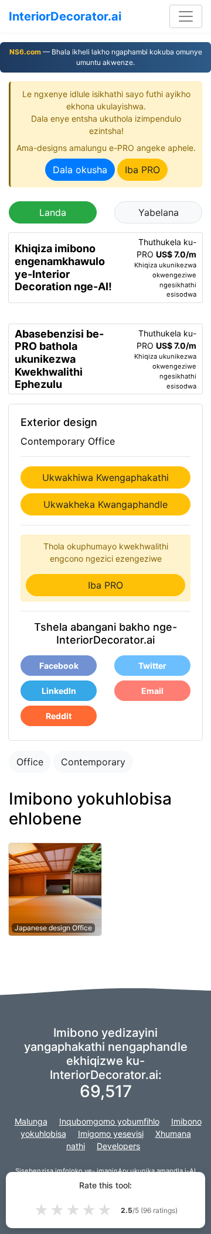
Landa (52, 212)
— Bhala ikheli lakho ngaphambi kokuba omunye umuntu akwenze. (105, 57)
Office (29, 762)
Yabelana (158, 212)
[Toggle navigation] (185, 16)
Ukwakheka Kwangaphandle (105, 504)
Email (152, 691)
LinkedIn (59, 691)
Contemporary (93, 762)
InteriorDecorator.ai (65, 16)
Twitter (152, 666)
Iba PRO (142, 170)
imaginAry (112, 1171)
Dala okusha (80, 170)
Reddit (59, 716)
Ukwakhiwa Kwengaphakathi (105, 477)
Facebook (59, 666)
